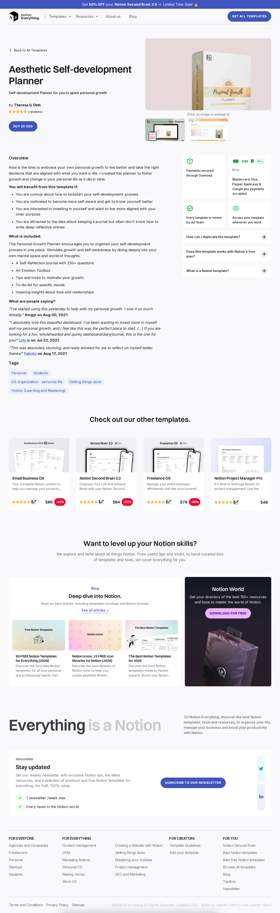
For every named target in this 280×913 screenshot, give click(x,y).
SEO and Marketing (130, 874)
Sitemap (78, 905)
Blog (133, 16)
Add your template (183, 852)
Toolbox (229, 881)
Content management (79, 845)
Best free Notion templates (243, 860)
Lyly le (24, 340)
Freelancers (18, 852)
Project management (131, 867)
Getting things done (85, 382)
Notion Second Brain (239, 845)
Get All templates (249, 16)
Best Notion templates (240, 852)
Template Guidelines (185, 845)
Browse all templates (239, 867)
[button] (60, 16)
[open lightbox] (208, 74)
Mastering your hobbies (133, 860)
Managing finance (76, 860)
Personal (18, 373)
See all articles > (95, 610)
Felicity (30, 353)
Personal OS (72, 867)
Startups (15, 867)
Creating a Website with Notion (139, 845)
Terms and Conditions (26, 905)
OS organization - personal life (36, 382)
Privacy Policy (57, 905)
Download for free (228, 613)
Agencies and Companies (28, 845)
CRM (66, 852)
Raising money (73, 874)
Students (40, 373)
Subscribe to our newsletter (193, 783)
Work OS (69, 881)
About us (113, 16)
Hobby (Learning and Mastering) (38, 390)
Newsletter (231, 889)
